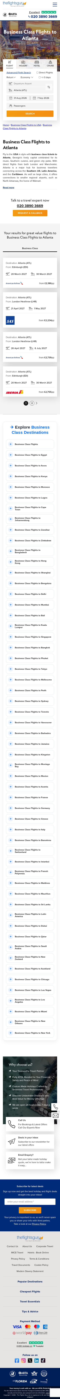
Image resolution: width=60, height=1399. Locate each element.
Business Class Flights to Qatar (30, 936)
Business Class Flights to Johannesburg (27, 519)
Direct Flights (46, 72)
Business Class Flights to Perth (30, 690)
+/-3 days (46, 77)
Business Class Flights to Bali (30, 615)
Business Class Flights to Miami (31, 1011)
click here (49, 1393)
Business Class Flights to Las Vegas (33, 990)
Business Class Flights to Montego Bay (32, 765)
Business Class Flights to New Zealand (30, 958)
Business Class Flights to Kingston (32, 754)
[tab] (9, 64)
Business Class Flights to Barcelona (33, 840)
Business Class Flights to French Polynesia (31, 872)
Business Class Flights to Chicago (32, 979)
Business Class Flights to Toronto (32, 712)
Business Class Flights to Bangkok (32, 647)
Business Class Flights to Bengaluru (33, 583)
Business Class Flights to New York (32, 1033)
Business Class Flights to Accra (31, 465)
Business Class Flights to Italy (30, 829)
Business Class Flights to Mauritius (32, 894)
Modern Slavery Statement (30, 1271)
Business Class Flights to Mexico (31, 776)
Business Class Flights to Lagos (31, 498)
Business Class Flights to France (31, 797)
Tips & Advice (30, 1311)
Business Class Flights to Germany (32, 808)
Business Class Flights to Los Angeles (30, 1000)
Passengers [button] (19, 105)
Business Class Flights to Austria (31, 787)
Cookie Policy (41, 1265)
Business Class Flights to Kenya (31, 476)
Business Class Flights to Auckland (32, 969)
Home (6, 125)
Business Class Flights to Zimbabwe (33, 540)
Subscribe (30, 1210)
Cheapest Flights (30, 1291)
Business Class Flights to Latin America (30, 915)
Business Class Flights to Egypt (31, 455)
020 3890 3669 (30, 205)
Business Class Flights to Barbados (33, 733)
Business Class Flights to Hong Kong (30, 562)
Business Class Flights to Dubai (31, 926)
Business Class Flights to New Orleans (30, 1022)
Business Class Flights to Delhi (30, 594)
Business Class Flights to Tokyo (31, 669)
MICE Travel (17, 1252)
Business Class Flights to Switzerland (27, 851)
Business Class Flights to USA (26, 125)
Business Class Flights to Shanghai (33, 572)
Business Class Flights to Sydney (31, 701)
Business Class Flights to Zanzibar (32, 530)
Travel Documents (21, 1265)
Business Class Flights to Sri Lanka (32, 904)
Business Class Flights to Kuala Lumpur (31, 626)
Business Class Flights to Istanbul (32, 861)
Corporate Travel (44, 1246)
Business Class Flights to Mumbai (32, 605)
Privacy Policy (39, 1224)
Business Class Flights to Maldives (32, 883)
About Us (27, 1246)
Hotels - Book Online (38, 1252)
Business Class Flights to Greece (31, 819)
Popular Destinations (30, 1281)
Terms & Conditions (39, 1258)
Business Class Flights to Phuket (31, 658)
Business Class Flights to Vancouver (33, 722)
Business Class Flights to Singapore (33, 637)
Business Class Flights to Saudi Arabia (31, 947)
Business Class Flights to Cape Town (30, 508)
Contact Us (12, 1246)
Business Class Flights (26, 444)
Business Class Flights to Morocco (32, 487)
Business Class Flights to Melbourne (33, 680)
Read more (8, 187)
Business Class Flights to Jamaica (32, 744)
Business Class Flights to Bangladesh (27, 551)
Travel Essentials (30, 1301)
